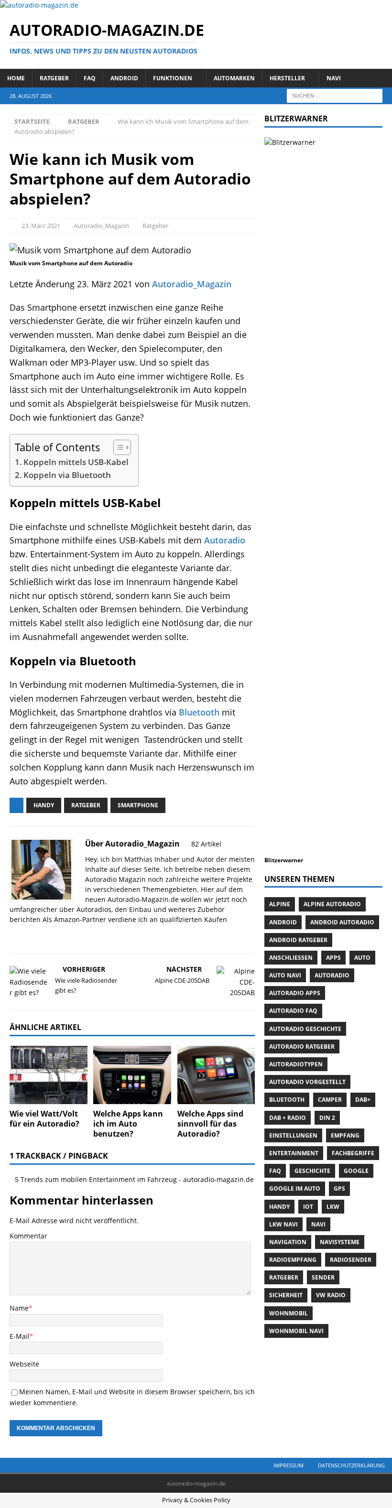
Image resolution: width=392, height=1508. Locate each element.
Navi (334, 78)
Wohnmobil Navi (296, 1331)
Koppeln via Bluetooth (67, 474)
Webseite (24, 1363)
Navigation (287, 1242)
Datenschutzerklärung (351, 1465)
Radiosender (350, 1260)
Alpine (279, 904)
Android (124, 78)
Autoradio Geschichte (305, 1029)
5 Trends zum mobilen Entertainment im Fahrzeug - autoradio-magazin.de (134, 1179)
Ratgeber (54, 78)
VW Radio (331, 1295)
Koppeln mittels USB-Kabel (76, 461)
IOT (308, 1207)
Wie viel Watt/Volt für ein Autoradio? (44, 1118)
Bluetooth (199, 712)
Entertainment (293, 1153)
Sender (323, 1277)
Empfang (345, 1135)
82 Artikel (206, 843)
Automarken (234, 78)
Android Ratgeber (298, 940)
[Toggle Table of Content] (117, 447)
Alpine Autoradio (332, 904)
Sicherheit (286, 1295)
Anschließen (291, 958)
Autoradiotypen (296, 1064)
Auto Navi (285, 975)
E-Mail (20, 1336)
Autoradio (224, 540)
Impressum (288, 1465)
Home (16, 78)
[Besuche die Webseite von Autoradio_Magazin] (13, 936)
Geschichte (312, 1171)
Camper (330, 1100)
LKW (333, 1207)
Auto (362, 958)
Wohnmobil (288, 1313)
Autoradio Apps (294, 993)
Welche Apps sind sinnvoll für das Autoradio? (210, 1123)
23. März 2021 (41, 225)
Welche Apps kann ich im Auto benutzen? (128, 1123)
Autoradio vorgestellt (307, 1082)
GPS (339, 1188)
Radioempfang (292, 1260)
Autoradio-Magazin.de (143, 899)
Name (19, 1308)
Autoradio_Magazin (101, 225)
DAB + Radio (287, 1118)
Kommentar (28, 1235)
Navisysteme (339, 1242)
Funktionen (172, 78)
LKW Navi (283, 1224)
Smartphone (138, 805)
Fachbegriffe (353, 1153)
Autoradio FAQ (293, 1011)
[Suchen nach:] (334, 94)
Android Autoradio (342, 922)
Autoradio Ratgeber (302, 1046)
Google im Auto (294, 1188)
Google (356, 1171)
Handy (43, 805)
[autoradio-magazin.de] (39, 5)
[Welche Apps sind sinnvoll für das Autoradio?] (216, 1075)
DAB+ (362, 1100)
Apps (333, 958)
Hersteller (287, 78)
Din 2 (327, 1118)
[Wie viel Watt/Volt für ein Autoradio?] (48, 1075)
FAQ (90, 78)
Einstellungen (293, 1135)
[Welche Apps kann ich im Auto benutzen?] (132, 1075)
